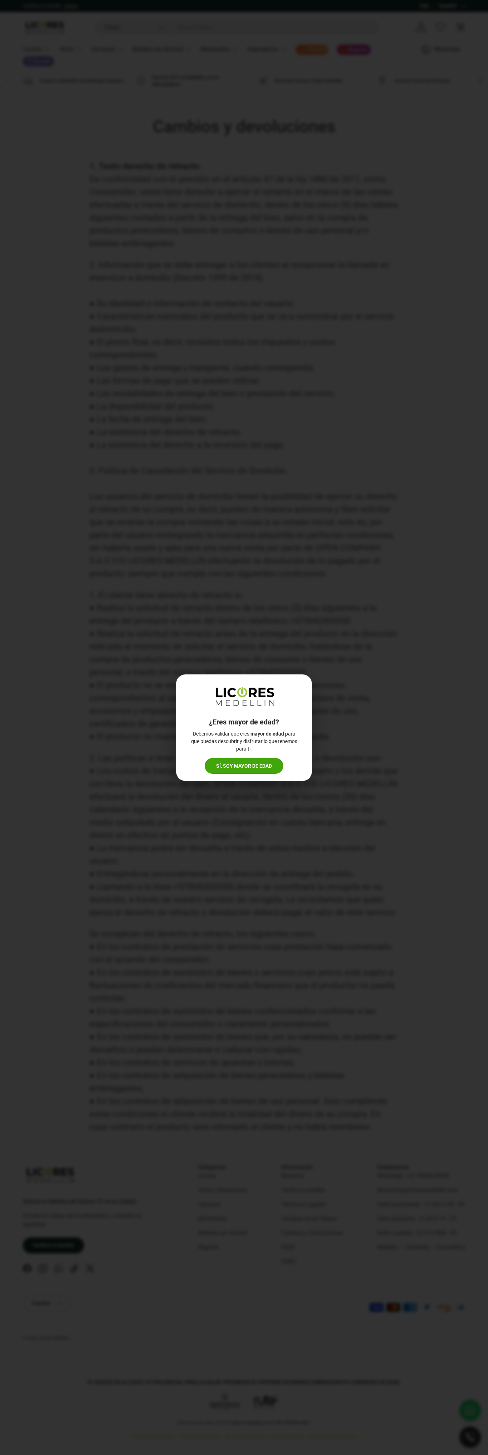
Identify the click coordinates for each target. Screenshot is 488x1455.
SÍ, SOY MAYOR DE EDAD (244, 766)
